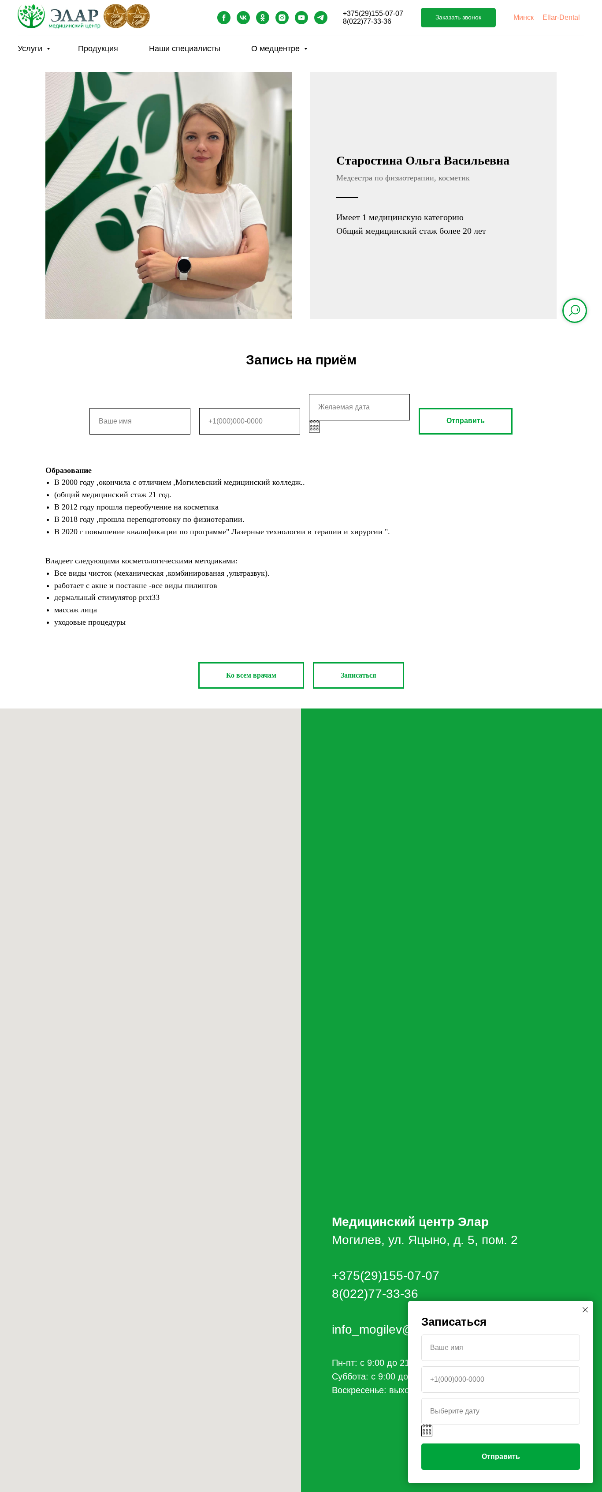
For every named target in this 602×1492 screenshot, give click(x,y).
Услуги (31, 48)
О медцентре (276, 48)
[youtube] (301, 17)
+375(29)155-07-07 (373, 13)
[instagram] (282, 17)
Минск (523, 17)
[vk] (243, 17)
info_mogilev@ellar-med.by (407, 1329)
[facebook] (223, 17)
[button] (458, 18)
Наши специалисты (184, 48)
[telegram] (320, 17)
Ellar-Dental (561, 17)
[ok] (262, 17)
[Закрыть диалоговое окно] (585, 1310)
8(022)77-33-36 (367, 21)
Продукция (98, 48)
